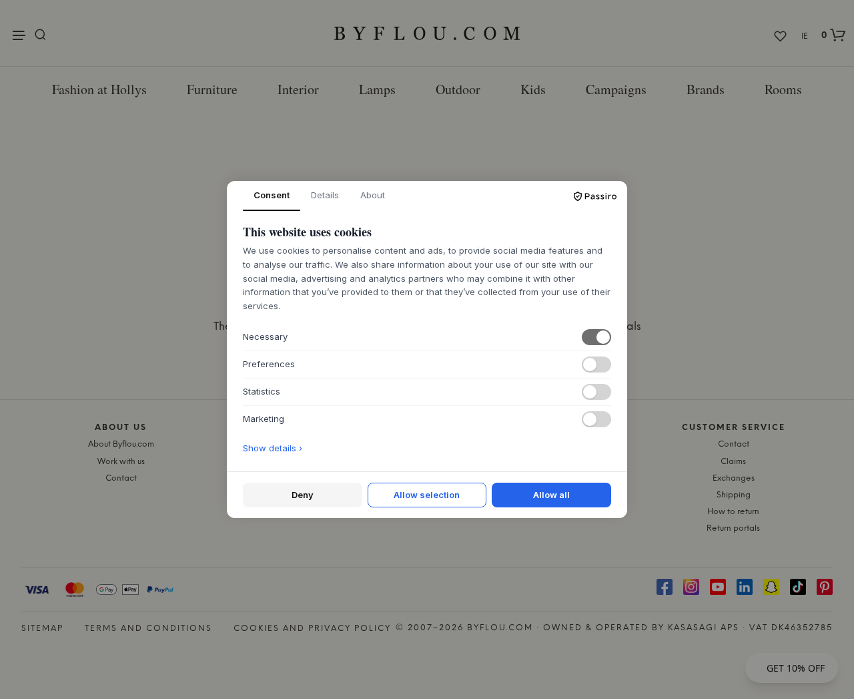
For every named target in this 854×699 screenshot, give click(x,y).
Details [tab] (325, 195)
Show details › (272, 448)
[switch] (596, 337)
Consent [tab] (272, 195)
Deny (303, 494)
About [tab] (372, 195)
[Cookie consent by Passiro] (595, 196)
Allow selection (427, 494)
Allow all (551, 494)
